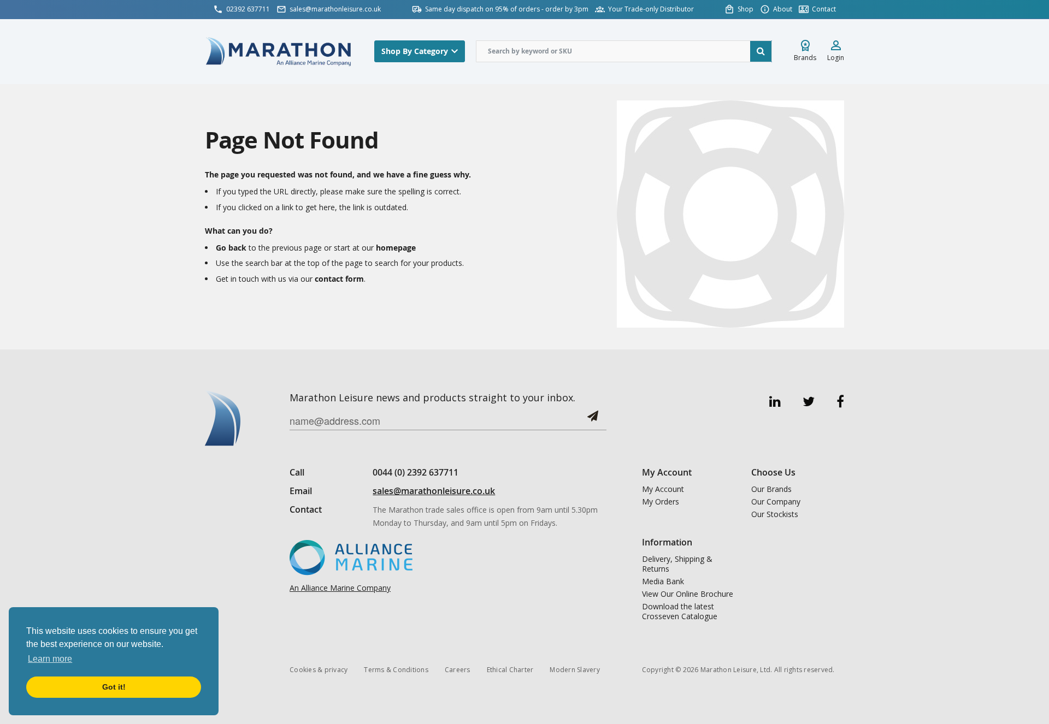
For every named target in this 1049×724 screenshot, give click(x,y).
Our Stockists (774, 514)
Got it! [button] (114, 687)
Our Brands (771, 489)
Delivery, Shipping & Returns (677, 564)
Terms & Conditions (396, 669)
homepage (396, 247)
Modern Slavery (575, 669)
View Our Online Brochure (687, 594)
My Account (663, 489)
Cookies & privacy (318, 669)
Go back (231, 247)
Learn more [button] (50, 658)
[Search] (761, 51)
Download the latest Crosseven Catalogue (679, 611)
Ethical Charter (510, 669)
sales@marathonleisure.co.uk (434, 491)
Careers (457, 669)
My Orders (660, 502)
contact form (339, 279)
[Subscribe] (592, 420)
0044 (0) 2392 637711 (415, 472)
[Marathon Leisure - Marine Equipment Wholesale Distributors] (278, 51)
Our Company (775, 502)
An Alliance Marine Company (340, 588)
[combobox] (623, 51)
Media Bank (663, 581)
